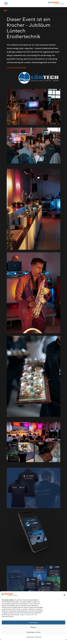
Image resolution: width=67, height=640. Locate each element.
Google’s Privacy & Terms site (28, 615)
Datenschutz (30, 637)
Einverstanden (33, 622)
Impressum (38, 637)
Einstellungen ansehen (33, 632)
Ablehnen (33, 627)
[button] (64, 595)
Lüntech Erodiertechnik (16, 67)
